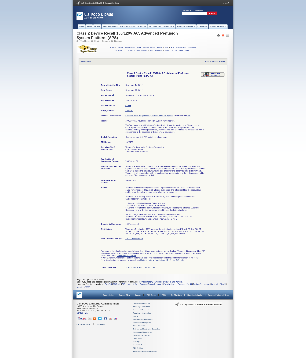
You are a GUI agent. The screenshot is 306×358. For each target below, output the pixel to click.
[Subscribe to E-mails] (90, 319)
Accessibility (108, 295)
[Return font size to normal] (225, 3)
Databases (119, 41)
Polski (189, 284)
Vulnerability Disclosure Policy (145, 351)
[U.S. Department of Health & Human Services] (198, 305)
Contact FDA (124, 295)
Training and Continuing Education (146, 329)
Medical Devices (102, 41)
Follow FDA (187, 10)
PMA (166, 47)
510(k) (112, 47)
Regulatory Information (142, 313)
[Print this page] (218, 36)
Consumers (137, 338)
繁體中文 (117, 284)
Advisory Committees (141, 307)
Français (181, 284)
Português (197, 284)
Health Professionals (141, 345)
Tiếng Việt (126, 284)
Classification (181, 47)
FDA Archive (138, 348)
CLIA (181, 50)
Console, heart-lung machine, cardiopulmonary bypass (149, 116)
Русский (151, 284)
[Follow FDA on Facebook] (106, 319)
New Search (86, 62)
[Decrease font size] (223, 3)
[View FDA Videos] (111, 319)
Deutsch (215, 284)
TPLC (187, 50)
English (87, 287)
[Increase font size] (228, 3)
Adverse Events (149, 47)
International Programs (142, 322)
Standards (192, 47)
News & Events (139, 326)
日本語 (223, 284)
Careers (138, 295)
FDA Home (85, 41)
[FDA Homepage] (79, 296)
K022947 (129, 111)
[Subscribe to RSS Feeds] (95, 319)
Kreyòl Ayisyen (169, 284)
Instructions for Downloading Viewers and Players (160, 282)
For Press (101, 324)
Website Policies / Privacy (218, 295)
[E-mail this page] (227, 36)
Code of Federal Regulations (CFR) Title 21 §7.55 (161, 260)
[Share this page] (223, 36)
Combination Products (141, 303)
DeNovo (120, 47)
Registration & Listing (133, 47)
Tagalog (143, 284)
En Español (199, 10)
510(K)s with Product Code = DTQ (140, 267)
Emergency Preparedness (143, 319)
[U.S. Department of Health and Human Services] (97, 4)
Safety (135, 316)
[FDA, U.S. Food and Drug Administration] (94, 19)
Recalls (159, 47)
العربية (159, 284)
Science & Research (141, 310)
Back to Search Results (215, 62)
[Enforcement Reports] (213, 76)
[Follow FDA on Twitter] (100, 319)
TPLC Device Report (134, 239)
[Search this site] (212, 14)
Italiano (207, 284)
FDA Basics (151, 295)
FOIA (164, 295)
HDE (172, 47)
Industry (136, 342)
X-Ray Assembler (156, 50)
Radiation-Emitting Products (137, 50)
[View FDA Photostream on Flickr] (116, 319)
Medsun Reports (171, 50)
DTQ (189, 116)
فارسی (79, 287)
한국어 (135, 284)
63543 (128, 105)
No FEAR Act (176, 295)
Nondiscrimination (195, 295)
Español (108, 284)
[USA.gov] (82, 319)
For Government (83, 324)
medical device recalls (126, 255)
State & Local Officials (141, 335)
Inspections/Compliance (142, 332)
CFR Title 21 (120, 50)
